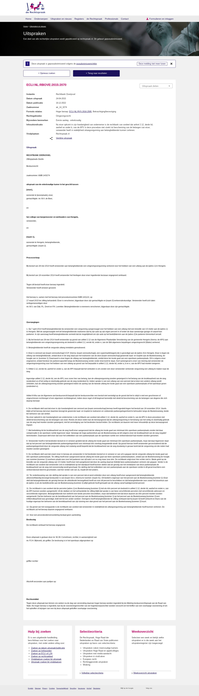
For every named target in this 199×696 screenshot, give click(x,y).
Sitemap (38, 688)
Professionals (111, 19)
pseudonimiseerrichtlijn (86, 64)
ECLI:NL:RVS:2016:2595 (80, 111)
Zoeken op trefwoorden (41, 651)
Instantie (30, 94)
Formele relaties (34, 111)
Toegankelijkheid (62, 688)
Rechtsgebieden (34, 116)
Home (28, 19)
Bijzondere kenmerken (37, 120)
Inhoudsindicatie (34, 124)
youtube (171, 688)
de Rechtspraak (94, 19)
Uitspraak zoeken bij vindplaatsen (46, 662)
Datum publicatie (34, 103)
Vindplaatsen (32, 134)
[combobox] (156, 86)
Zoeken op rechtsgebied (42, 656)
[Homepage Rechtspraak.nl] (34, 7)
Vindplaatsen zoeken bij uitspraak (46, 659)
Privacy (44, 688)
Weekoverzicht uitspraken (145, 673)
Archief (89, 688)
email (140, 688)
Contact (125, 19)
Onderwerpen (41, 19)
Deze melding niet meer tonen (152, 64)
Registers (79, 19)
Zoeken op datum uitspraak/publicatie (48, 648)
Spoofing (73, 688)
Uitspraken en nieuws (61, 19)
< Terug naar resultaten (96, 73)
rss (136, 688)
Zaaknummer (32, 107)
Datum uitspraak (34, 98)
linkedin (167, 688)
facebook (158, 688)
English (30, 688)
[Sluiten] (171, 64)
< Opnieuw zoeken (46, 73)
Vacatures (81, 688)
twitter (154, 688)
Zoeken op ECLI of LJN (41, 653)
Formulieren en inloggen (161, 19)
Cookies (52, 688)
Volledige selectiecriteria (92, 673)
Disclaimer (96, 688)
